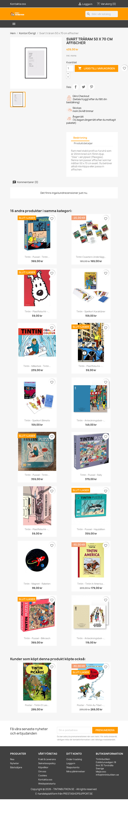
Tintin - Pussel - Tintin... (37, 256)
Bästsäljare (16, 767)
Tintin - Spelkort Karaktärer (90, 311)
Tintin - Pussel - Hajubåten (91, 529)
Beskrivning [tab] (80, 137)
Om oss (42, 771)
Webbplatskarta (46, 783)
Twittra (83, 87)
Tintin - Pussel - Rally (91, 474)
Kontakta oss (18, 4)
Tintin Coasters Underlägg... (91, 256)
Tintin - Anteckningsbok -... (91, 420)
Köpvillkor (43, 767)
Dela (75, 87)
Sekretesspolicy (47, 763)
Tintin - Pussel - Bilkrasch (37, 638)
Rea (12, 759)
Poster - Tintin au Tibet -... (91, 705)
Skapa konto (72, 767)
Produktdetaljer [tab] (83, 143)
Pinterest (91, 87)
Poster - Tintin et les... (37, 705)
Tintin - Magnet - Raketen (37, 583)
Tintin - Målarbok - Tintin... (37, 366)
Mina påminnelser (75, 771)
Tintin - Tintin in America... (91, 583)
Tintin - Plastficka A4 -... (37, 311)
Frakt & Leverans (47, 759)
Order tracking (74, 759)
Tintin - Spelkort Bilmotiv (37, 420)
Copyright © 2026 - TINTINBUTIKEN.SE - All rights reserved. (64, 789)
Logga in (70, 763)
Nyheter (14, 763)
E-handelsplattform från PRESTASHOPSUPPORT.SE (64, 793)
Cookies (42, 775)
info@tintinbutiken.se (107, 774)
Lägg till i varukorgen (96, 68)
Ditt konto (74, 753)
